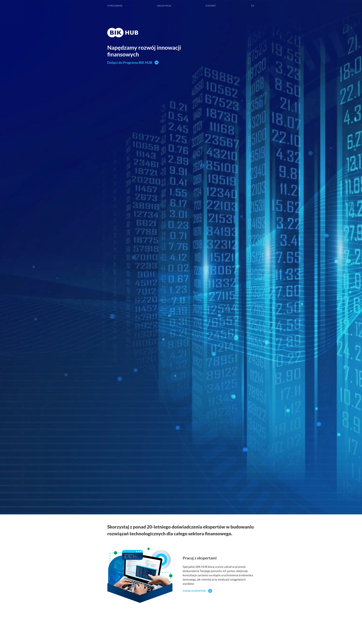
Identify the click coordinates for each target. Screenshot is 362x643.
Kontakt (211, 5)
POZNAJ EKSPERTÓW (194, 590)
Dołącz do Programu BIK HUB (129, 62)
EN (252, 5)
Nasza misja (164, 5)
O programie (115, 5)
